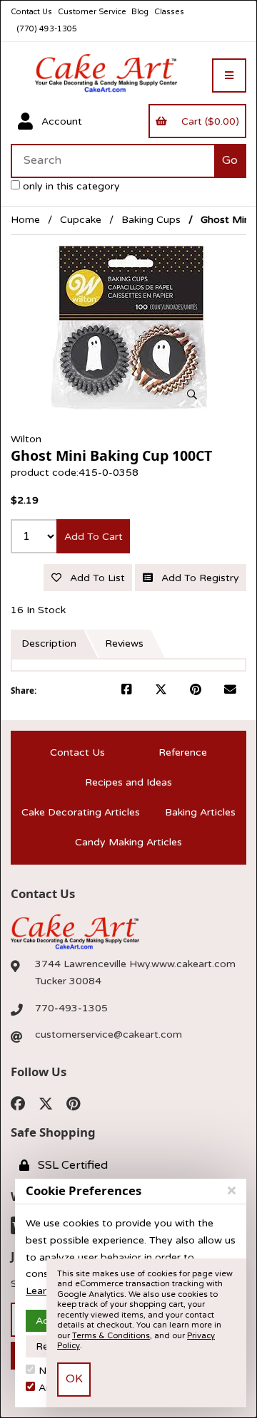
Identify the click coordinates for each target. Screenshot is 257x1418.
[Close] (232, 1191)
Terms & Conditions (111, 1335)
